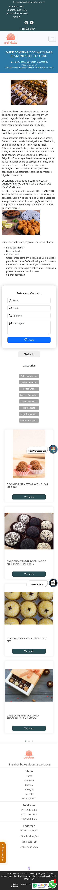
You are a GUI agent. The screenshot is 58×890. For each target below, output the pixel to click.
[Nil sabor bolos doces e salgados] (11, 38)
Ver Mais (29, 497)
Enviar (30, 340)
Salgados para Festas (29, 414)
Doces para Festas (29, 401)
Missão (29, 785)
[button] (25, 741)
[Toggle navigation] (52, 39)
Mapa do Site (29, 798)
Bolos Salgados (29, 382)
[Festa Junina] (53, 583)
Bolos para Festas (29, 376)
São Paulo (29, 354)
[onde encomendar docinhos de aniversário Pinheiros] (29, 531)
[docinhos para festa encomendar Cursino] (29, 453)
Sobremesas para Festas (29, 420)
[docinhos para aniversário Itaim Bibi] (29, 608)
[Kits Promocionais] (53, 449)
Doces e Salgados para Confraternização (29, 395)
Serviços (29, 789)
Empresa (29, 780)
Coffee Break (29, 388)
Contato (29, 794)
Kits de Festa (29, 407)
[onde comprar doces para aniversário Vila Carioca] (29, 685)
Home (29, 775)
